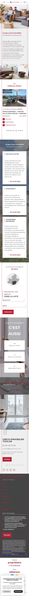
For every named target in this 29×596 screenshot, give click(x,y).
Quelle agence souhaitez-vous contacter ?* (14, 473)
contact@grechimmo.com (12, 446)
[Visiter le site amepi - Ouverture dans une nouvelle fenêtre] (12, 572)
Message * (6, 506)
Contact (27, 177)
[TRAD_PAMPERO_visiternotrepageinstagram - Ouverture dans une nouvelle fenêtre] (4, 467)
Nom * (5, 480)
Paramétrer (7, 591)
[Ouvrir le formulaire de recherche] (4, 2)
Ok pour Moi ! (18, 591)
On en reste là (18, 577)
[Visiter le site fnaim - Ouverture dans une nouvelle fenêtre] (16, 573)
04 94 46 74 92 (9, 442)
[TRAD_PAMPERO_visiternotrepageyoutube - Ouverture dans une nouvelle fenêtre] (10, 467)
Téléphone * (7, 493)
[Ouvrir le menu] (24, 2)
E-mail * (5, 499)
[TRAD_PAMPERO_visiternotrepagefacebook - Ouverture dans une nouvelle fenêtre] (7, 467)
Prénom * (6, 487)
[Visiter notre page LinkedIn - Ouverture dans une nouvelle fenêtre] (14, 467)
